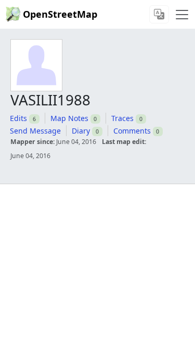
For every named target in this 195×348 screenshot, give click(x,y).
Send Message (35, 131)
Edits (18, 118)
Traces (122, 118)
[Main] (182, 14)
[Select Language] (159, 14)
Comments (132, 131)
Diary (81, 131)
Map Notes (69, 118)
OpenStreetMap (60, 14)
